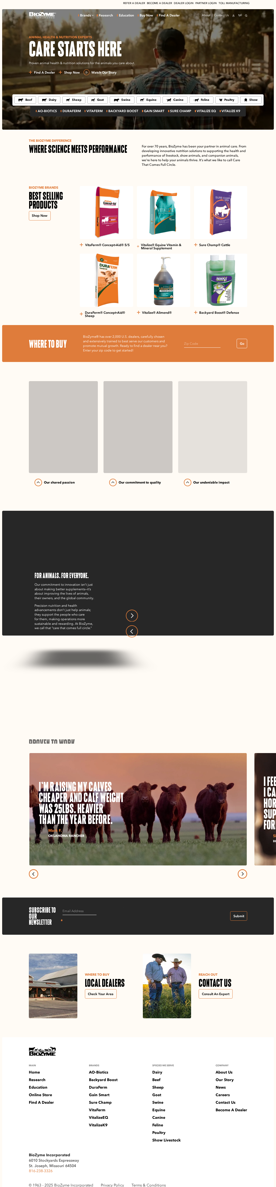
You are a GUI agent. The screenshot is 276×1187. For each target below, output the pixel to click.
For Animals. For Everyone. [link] (171, 592)
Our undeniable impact (211, 482)
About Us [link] (224, 1072)
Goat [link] (100, 100)
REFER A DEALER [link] (134, 3)
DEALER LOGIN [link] (184, 3)
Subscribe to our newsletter (46, 916)
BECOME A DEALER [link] (159, 3)
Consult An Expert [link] (215, 994)
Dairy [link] (52, 100)
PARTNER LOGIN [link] (206, 3)
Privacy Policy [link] (112, 1185)
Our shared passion (59, 482)
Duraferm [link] (72, 111)
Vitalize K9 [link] (231, 111)
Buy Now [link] (146, 15)
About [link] (206, 15)
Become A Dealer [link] (231, 1110)
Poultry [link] (229, 100)
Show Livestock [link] (166, 1140)
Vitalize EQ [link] (206, 111)
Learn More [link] (46, 635)
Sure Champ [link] (180, 111)
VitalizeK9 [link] (98, 1125)
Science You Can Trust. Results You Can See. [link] (184, 607)
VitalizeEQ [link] (98, 1117)
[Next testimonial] (242, 874)
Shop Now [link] (39, 215)
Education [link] (126, 15)
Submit (238, 916)
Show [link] (253, 100)
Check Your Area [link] (100, 994)
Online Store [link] (40, 1095)
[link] (42, 15)
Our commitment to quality (140, 482)
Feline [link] (205, 100)
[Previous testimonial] (33, 874)
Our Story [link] (225, 1080)
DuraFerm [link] (98, 1087)
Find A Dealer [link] (169, 15)
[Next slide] (132, 616)
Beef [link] (28, 100)
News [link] (221, 1087)
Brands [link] (85, 15)
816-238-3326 (41, 1169)
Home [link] (34, 1072)
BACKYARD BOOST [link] (123, 111)
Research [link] (106, 15)
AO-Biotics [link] (47, 111)
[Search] (246, 16)
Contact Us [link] (221, 15)
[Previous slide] (132, 631)
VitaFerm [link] (97, 1110)
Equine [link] (151, 100)
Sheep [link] (76, 100)
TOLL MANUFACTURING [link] (234, 3)
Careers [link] (223, 1095)
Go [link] (242, 343)
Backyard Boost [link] (103, 1080)
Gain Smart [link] (154, 111)
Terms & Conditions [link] (149, 1185)
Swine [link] (125, 100)
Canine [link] (178, 100)
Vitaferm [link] (95, 111)
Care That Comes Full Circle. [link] (172, 600)
